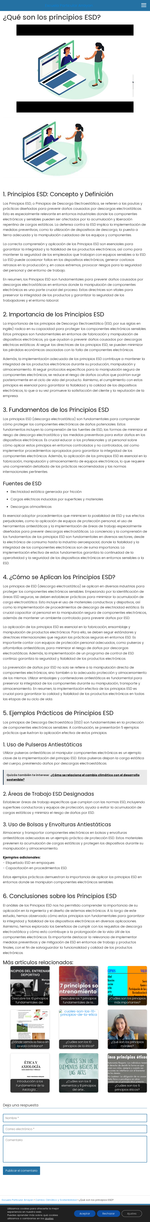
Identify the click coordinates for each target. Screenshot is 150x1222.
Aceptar (85, 1213)
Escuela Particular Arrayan (69, 5)
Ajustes (131, 1213)
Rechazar (108, 1213)
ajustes (49, 1218)
